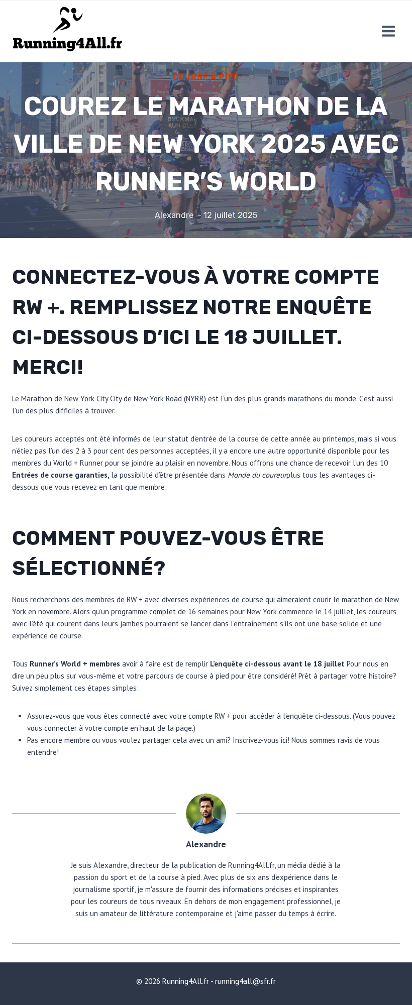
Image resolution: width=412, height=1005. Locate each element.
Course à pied (206, 77)
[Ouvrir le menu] (388, 31)
